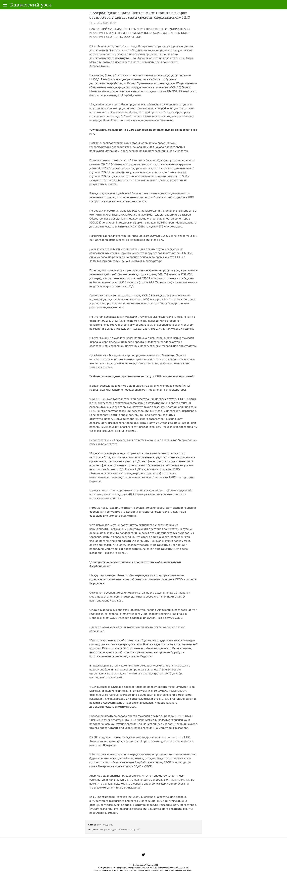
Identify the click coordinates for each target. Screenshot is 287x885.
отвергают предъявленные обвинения (148, 120)
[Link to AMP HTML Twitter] (143, 855)
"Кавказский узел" (127, 796)
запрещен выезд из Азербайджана (118, 95)
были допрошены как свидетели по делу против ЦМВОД (139, 91)
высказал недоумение (115, 783)
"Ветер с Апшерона (127, 787)
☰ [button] (5, 4)
